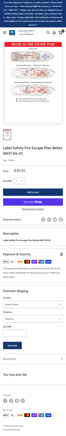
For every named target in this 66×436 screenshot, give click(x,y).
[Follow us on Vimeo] (17, 401)
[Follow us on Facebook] (5, 401)
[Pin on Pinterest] (49, 219)
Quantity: (7, 181)
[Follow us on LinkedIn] (23, 401)
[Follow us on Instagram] (11, 401)
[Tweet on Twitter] (55, 219)
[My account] (54, 32)
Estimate (12, 345)
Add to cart (33, 192)
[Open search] (48, 32)
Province (7, 312)
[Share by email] (61, 219)
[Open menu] (4, 32)
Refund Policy (9, 359)
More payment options (33, 209)
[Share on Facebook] (43, 219)
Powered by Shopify (11, 429)
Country (7, 297)
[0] (60, 32)
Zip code (7, 326)
